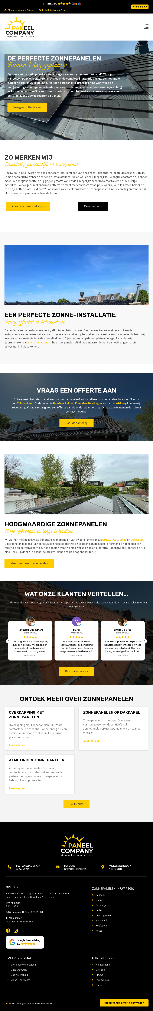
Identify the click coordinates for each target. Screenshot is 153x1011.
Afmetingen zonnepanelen (36, 760)
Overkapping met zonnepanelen (26, 714)
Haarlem (58, 403)
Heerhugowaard (98, 403)
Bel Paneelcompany (28, 865)
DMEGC (107, 539)
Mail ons (69, 865)
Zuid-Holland (25, 403)
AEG (115, 539)
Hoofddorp (120, 403)
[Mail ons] (57, 866)
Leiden (69, 403)
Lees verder (17, 745)
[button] (62, 4)
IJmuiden (81, 403)
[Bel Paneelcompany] (9, 866)
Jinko (123, 539)
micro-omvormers (39, 342)
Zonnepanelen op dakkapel (111, 712)
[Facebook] (8, 930)
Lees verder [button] (30, 655)
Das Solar (137, 539)
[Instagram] (15, 930)
